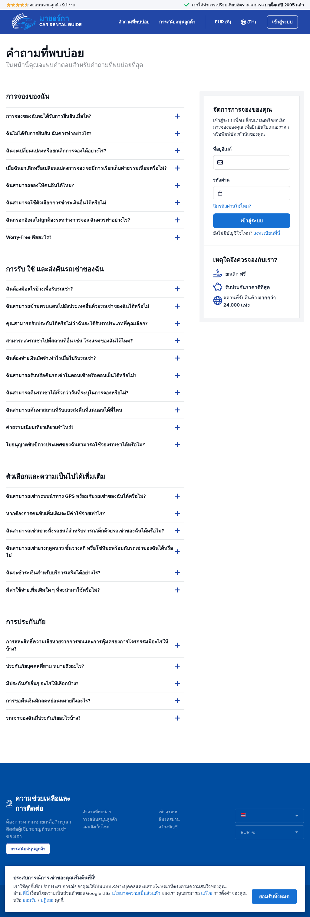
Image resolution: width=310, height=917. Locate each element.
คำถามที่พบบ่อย (134, 22)
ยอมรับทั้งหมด (274, 896)
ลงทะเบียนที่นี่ (266, 233)
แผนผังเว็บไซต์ (96, 827)
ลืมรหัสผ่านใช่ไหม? (232, 206)
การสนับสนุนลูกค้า (177, 22)
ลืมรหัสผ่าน (169, 819)
